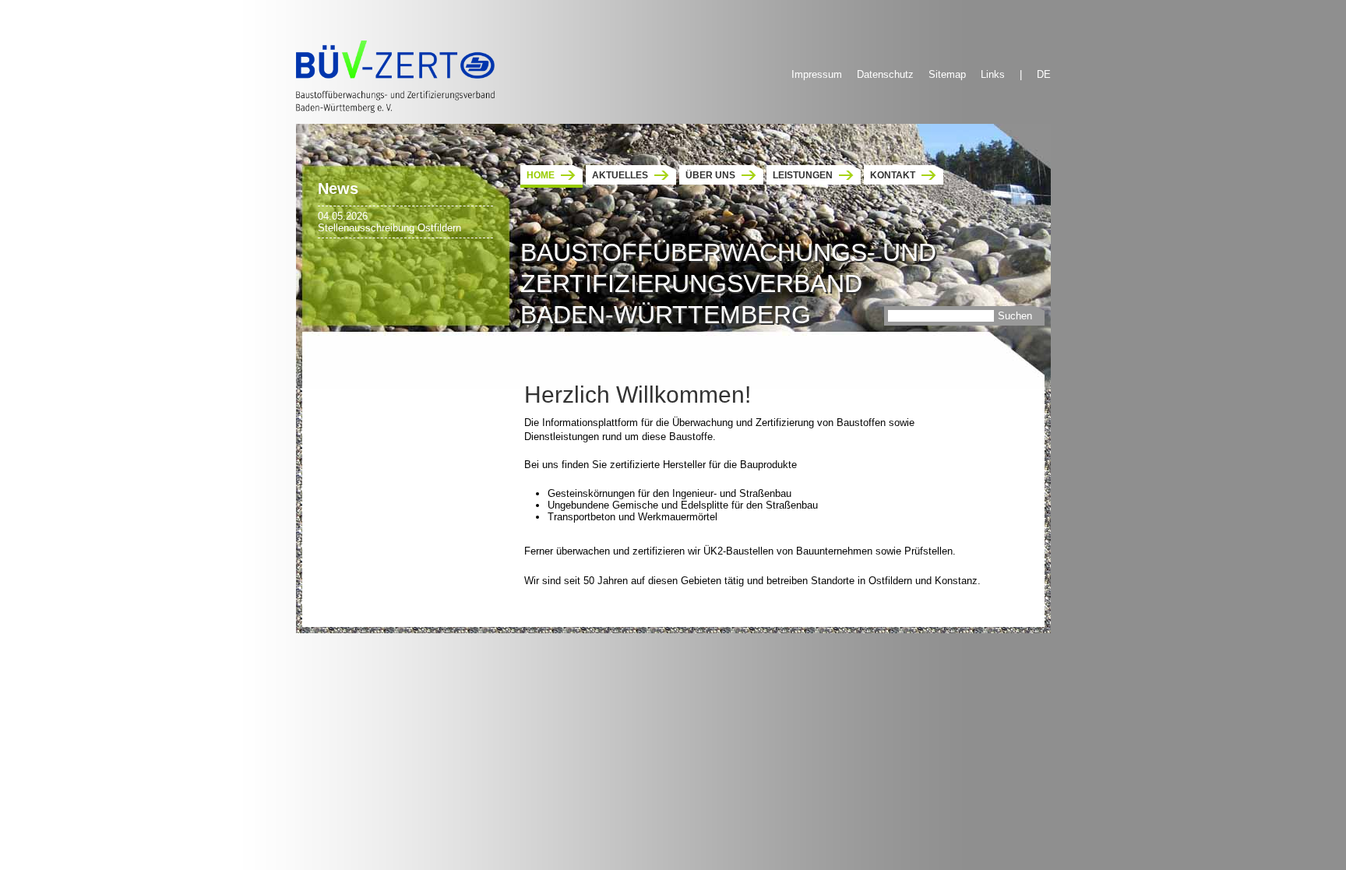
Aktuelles (620, 175)
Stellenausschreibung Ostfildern (389, 228)
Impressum (816, 74)
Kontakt (892, 175)
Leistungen (803, 175)
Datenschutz (885, 74)
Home (541, 175)
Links (993, 74)
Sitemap (947, 74)
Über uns (710, 175)
